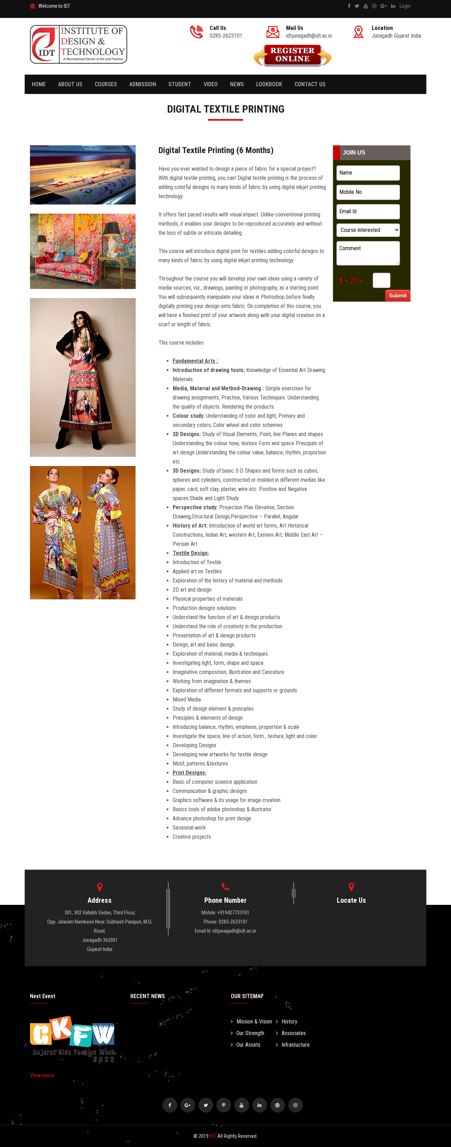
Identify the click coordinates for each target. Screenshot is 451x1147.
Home (39, 84)
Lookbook (269, 84)
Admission (142, 84)
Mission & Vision (254, 1021)
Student (179, 84)
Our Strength (250, 1033)
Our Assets (248, 1044)
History (289, 1021)
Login (405, 6)
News (237, 84)
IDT (212, 1136)
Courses (106, 84)
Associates (294, 1033)
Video (211, 84)
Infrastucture (296, 1044)
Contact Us (310, 84)
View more (42, 1075)
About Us (70, 84)
